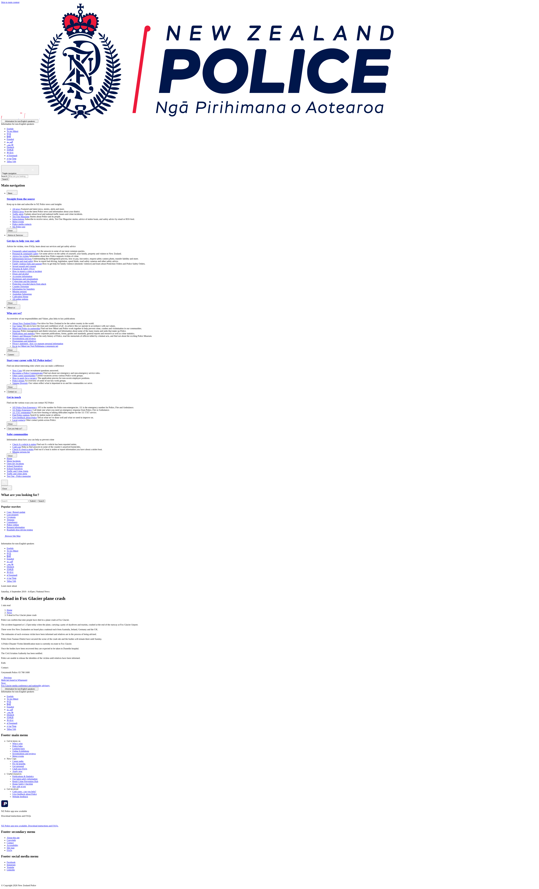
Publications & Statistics (23, 776)
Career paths (17, 761)
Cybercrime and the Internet (24, 281)
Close (10, 231)
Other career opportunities (23, 375)
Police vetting (13, 525)
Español (10, 139)
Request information (16, 527)
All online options (20, 299)
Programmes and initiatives (24, 341)
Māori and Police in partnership (26, 328)
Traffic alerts (17, 214)
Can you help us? (15, 429)
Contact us (12, 392)
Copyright (11, 840)
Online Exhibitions (20, 751)
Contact (10, 843)
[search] (4, 483)
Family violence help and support (27, 264)
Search (4, 176)
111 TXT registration (21, 412)
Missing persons (19, 291)
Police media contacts (21, 224)
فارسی (10, 144)
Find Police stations (21, 415)
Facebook (11, 862)
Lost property (13, 514)
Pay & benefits (18, 764)
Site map (10, 848)
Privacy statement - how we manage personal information (37, 343)
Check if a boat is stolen (23, 449)
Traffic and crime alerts (17, 473)
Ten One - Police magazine (19, 476)
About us (12, 308)
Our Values (17, 326)
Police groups (18, 380)
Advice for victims (20, 256)
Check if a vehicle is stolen (24, 444)
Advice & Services (16, 235)
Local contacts (18, 420)
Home (9, 458)
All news (16, 209)
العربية (10, 142)
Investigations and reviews (24, 338)
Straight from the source (21, 198)
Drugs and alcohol (20, 274)
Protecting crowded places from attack (29, 284)
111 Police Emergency (22, 410)
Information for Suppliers (23, 289)
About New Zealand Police (24, 323)
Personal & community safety (25, 253)
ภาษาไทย (11, 158)
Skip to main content (10, 2)
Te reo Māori (12, 131)
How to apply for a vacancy (24, 378)
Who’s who (17, 743)
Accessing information (22, 276)
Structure (16, 331)
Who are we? (14, 313)
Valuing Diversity (20, 383)
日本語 (10, 150)
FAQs (9, 850)
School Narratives (15, 466)
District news (18, 211)
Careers (11, 355)
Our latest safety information (24, 779)
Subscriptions (18, 219)
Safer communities (17, 434)
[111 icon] (4, 589)
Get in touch (14, 397)
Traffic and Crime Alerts (17, 471)
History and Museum (21, 336)
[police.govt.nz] (197, 118)
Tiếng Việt (11, 161)
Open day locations (15, 463)
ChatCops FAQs (19, 769)
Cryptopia (11, 517)
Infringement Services (22, 259)
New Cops (17, 370)
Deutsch (10, 147)
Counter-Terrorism (20, 286)
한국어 (10, 153)
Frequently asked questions (24, 251)
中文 (9, 134)
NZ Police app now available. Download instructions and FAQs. (29, 826)
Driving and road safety (22, 261)
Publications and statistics (23, 333)
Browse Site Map (12, 536)
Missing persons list (21, 452)
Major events (18, 221)
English (10, 129)
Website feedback (20, 796)
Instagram (11, 865)
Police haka (17, 746)
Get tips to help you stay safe (23, 240)
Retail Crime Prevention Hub (25, 781)
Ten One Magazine (20, 216)
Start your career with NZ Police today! (29, 360)
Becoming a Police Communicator (27, 373)
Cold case (16, 447)
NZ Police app (18, 227)
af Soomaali (12, 155)
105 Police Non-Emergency (24, 407)
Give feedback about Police (24, 417)
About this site (13, 838)
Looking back (18, 748)
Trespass (10, 520)
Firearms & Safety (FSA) (23, 269)
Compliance (12, 522)
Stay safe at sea (19, 786)
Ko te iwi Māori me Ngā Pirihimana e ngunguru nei (35, 346)
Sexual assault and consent (24, 266)
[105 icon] (10, 589)
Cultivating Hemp (20, 296)
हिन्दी (9, 137)
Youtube (10, 867)
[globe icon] (3, 541)
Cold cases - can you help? (24, 791)
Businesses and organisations (25, 279)
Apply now (17, 771)
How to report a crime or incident (27, 271)
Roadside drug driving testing (20, 530)
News (10, 193)
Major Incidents (14, 461)
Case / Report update (16, 512)
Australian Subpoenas (22, 294)
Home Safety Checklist (22, 784)
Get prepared (18, 766)
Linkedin (11, 870)
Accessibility (12, 845)
